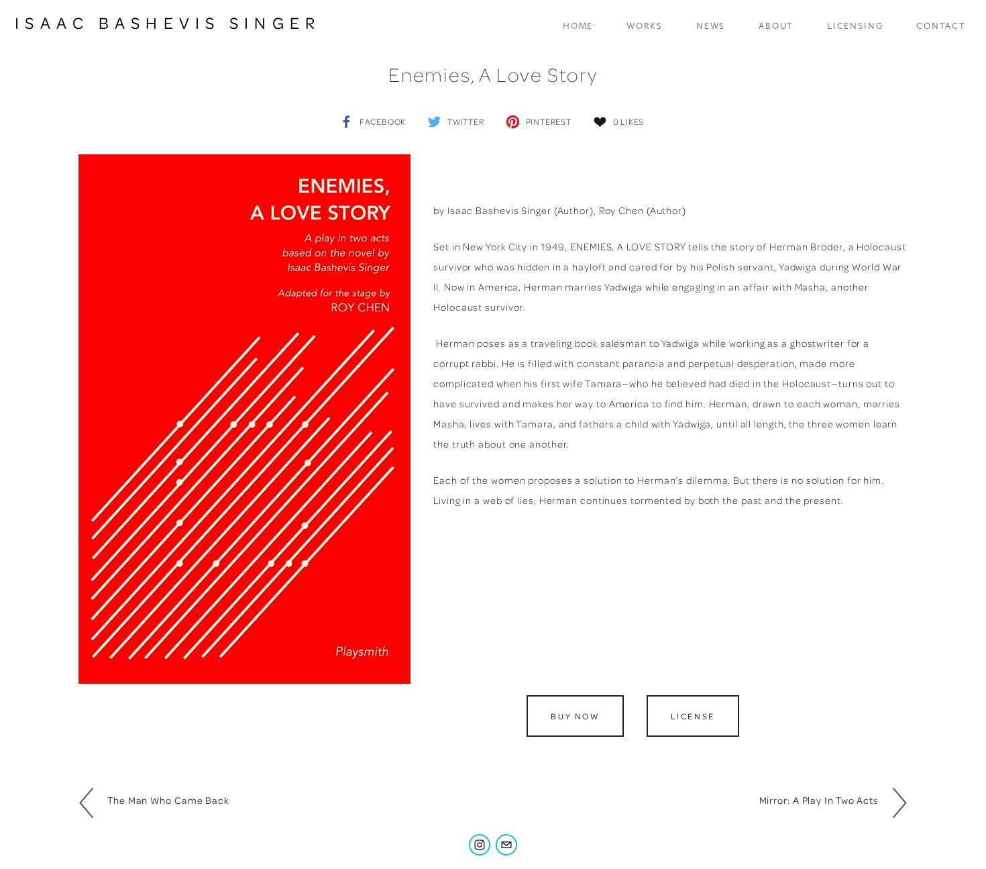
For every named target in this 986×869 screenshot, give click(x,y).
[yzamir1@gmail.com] (506, 845)
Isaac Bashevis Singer (168, 22)
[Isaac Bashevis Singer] (479, 845)
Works (644, 26)
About (776, 26)
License (693, 716)
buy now (575, 716)
